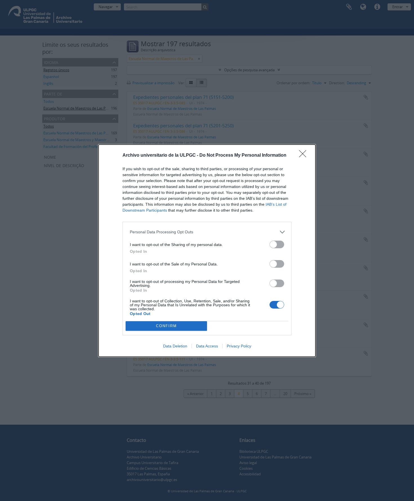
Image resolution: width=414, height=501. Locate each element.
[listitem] (207, 232)
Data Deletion (175, 346)
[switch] (277, 244)
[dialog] (207, 251)
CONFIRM (166, 326)
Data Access (207, 346)
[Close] (304, 155)
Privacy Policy (239, 346)
